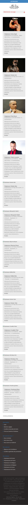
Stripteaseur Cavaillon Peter (11, 330)
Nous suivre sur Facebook (10, 442)
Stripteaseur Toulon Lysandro (11, 157)
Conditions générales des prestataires (12, 451)
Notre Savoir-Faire (8, 440)
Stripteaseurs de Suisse (9, 467)
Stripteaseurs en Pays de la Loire (12, 76)
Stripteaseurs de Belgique (10, 462)
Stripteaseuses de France (9, 460)
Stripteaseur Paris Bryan (10, 116)
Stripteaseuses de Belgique (10, 465)
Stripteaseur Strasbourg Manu (12, 389)
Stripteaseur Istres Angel (10, 34)
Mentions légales (10, 497)
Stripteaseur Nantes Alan (10, 186)
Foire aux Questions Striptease (11, 431)
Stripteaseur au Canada (12, 498)
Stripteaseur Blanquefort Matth (12, 215)
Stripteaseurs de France (9, 458)
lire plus (6, 53)
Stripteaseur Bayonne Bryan (11, 245)
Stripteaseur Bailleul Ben (10, 276)
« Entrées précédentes (8, 416)
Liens (5, 424)
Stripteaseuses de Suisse (9, 469)
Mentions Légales (8, 427)
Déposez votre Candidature (10, 449)
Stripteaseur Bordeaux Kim (11, 359)
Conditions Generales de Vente (11, 429)
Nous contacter (7, 438)
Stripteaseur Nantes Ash (10, 75)
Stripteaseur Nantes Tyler (10, 303)
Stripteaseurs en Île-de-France (12, 117)
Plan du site (19, 497)
